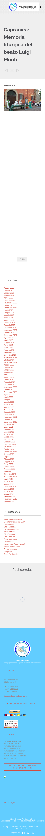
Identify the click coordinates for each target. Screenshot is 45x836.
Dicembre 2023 (10, 355)
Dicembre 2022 (10, 385)
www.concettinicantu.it (13, 748)
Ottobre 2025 (9, 305)
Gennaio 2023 (9, 382)
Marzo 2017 (9, 494)
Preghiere (8, 552)
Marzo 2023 (9, 377)
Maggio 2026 (9, 295)
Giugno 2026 (9, 293)
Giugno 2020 (9, 459)
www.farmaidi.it (10, 758)
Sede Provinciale (11, 554)
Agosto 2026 (9, 288)
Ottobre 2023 (9, 360)
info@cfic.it (14, 691)
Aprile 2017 (8, 491)
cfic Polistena (9, 532)
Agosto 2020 (9, 454)
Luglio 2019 (8, 479)
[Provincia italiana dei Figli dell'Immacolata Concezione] (24, 7)
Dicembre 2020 (10, 444)
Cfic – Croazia (9, 527)
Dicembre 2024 (10, 328)
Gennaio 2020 (9, 471)
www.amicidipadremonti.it (14, 753)
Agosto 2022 (9, 395)
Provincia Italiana (28, 819)
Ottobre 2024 (9, 332)
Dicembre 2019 (10, 474)
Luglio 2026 (8, 290)
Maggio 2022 (9, 402)
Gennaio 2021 (9, 442)
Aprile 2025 (8, 318)
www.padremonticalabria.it (14, 751)
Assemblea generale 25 (13, 519)
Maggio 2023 (9, 372)
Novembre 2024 (10, 330)
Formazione (9, 542)
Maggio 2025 (9, 315)
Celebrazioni (9, 524)
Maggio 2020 (9, 462)
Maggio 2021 (9, 432)
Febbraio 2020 (9, 469)
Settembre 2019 (10, 476)
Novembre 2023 (10, 357)
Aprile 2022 (8, 404)
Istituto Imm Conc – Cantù (14, 544)
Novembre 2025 (10, 303)
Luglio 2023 (8, 367)
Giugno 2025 (9, 313)
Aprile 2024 (8, 345)
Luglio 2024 (8, 340)
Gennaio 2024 (9, 352)
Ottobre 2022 (9, 390)
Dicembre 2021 (10, 414)
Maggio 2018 (9, 489)
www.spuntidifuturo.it (12, 746)
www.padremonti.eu (12, 743)
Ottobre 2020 (9, 449)
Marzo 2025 (9, 320)
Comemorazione (10, 539)
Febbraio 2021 (9, 439)
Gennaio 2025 (9, 325)
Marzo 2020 (9, 467)
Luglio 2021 (8, 427)
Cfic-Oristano (9, 534)
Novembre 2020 (10, 447)
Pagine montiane (10, 549)
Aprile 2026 (8, 298)
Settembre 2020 (10, 452)
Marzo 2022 (9, 407)
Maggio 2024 (9, 342)
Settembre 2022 (10, 392)
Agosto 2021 (9, 424)
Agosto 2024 (9, 337)
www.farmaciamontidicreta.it (15, 756)
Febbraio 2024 (9, 350)
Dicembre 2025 (10, 300)
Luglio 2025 (8, 310)
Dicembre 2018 (10, 486)
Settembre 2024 (10, 335)
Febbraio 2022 (9, 409)
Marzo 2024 (9, 347)
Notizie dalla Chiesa (12, 547)
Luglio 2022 (8, 397)
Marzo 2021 (9, 437)
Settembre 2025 (10, 308)
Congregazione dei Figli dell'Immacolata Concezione (22, 821)
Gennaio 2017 (9, 496)
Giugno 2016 (9, 501)
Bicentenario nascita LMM (14, 522)
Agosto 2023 (9, 365)
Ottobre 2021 (9, 419)
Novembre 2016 (10, 499)
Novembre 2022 (10, 387)
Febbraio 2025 (9, 323)
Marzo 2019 (9, 484)
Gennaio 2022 (9, 412)
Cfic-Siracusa (9, 537)
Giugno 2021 (9, 429)
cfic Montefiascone (11, 529)
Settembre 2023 (10, 362)
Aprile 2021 (8, 434)
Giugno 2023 (9, 370)
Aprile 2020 (8, 464)
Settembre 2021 (10, 422)
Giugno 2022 (9, 400)
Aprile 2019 (8, 481)
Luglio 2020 (8, 457)
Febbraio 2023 (9, 380)
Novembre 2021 (10, 417)
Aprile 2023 (8, 375)
